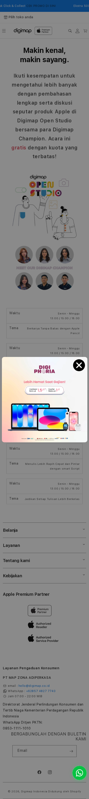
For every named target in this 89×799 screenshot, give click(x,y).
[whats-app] (79, 773)
